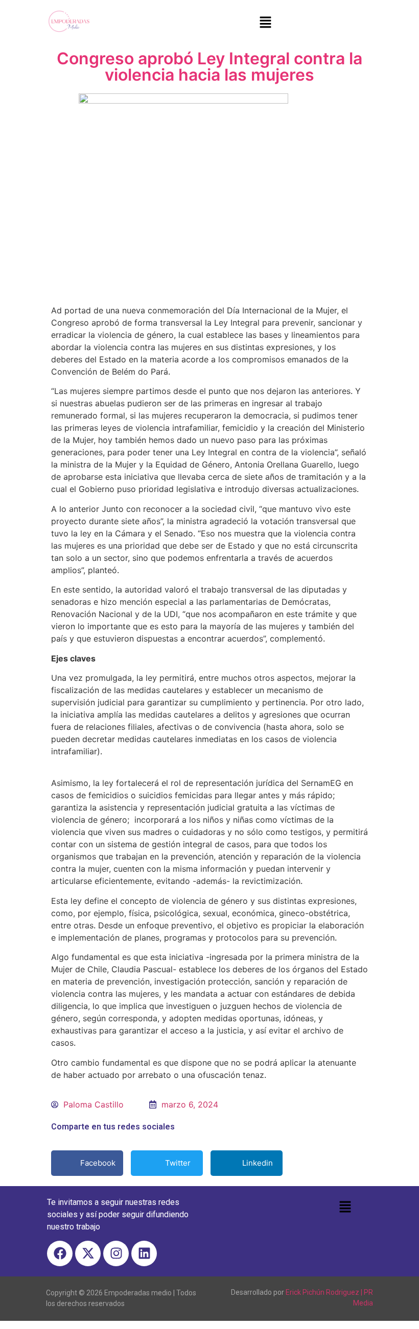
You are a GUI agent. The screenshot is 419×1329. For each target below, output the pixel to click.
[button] (265, 23)
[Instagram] (116, 1253)
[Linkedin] (144, 1253)
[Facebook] (60, 1253)
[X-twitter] (88, 1253)
